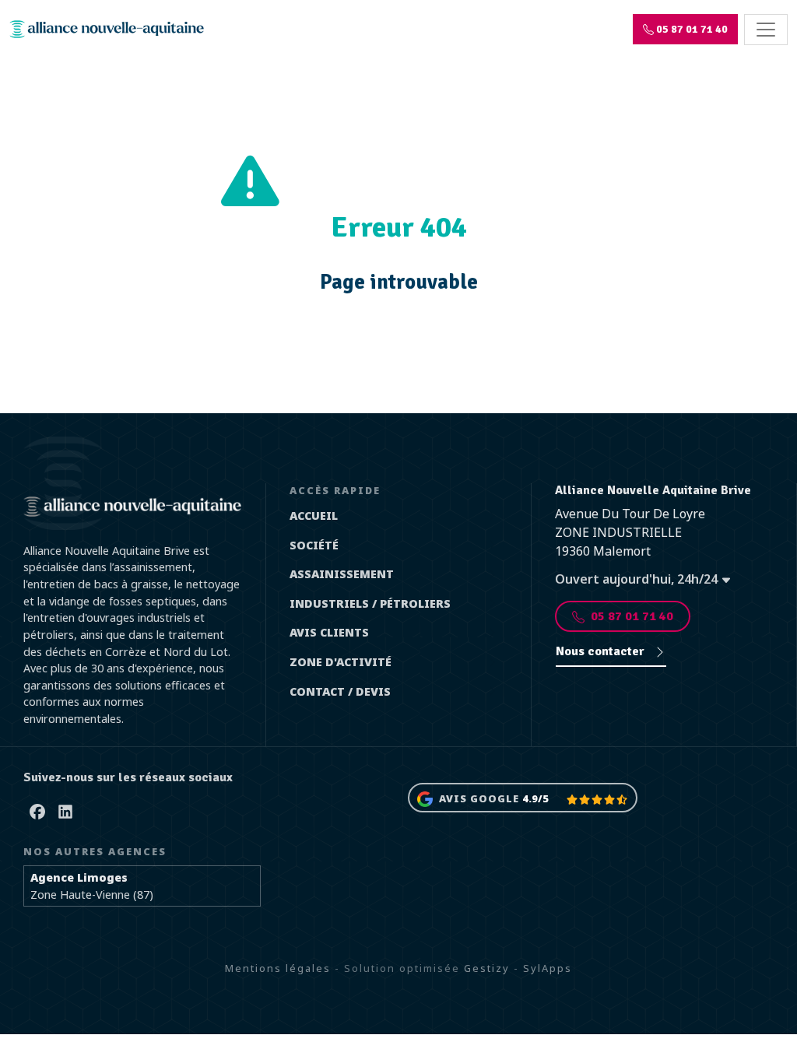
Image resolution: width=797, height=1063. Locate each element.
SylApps (547, 968)
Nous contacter (602, 651)
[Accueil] (106, 29)
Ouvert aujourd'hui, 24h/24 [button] (638, 579)
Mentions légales (278, 968)
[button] (685, 29)
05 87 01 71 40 (632, 616)
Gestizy (487, 968)
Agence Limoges (79, 877)
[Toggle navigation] (766, 29)
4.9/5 (535, 798)
